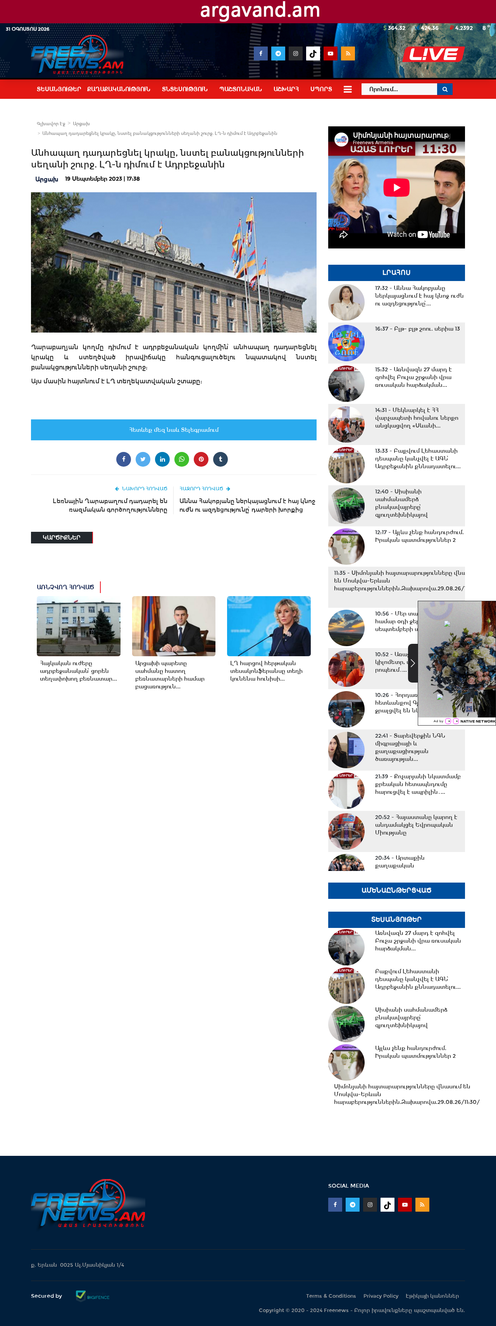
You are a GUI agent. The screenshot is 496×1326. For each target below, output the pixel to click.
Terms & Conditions (331, 1296)
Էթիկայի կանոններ (432, 1296)
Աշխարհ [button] (286, 89)
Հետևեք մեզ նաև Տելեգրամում (174, 429)
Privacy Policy (380, 1296)
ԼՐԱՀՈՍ (396, 273)
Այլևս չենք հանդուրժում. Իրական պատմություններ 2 (419, 536)
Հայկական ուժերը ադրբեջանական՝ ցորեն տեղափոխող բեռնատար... (78, 671)
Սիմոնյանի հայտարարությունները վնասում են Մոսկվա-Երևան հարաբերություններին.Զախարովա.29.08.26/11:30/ (407, 580)
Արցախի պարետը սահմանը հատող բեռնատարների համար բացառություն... (170, 675)
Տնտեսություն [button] (185, 89)
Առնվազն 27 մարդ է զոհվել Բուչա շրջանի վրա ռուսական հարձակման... (413, 377)
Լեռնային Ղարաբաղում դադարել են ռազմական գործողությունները (110, 505)
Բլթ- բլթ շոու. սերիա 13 (417, 328)
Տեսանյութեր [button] (59, 89)
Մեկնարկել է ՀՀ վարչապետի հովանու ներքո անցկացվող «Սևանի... (416, 418)
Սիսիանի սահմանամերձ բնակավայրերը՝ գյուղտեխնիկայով (401, 503)
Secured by (47, 1295)
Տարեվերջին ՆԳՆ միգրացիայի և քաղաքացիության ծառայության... (410, 747)
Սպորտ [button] (321, 89)
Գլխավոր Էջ (51, 123)
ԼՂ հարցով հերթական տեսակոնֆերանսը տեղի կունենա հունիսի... (266, 671)
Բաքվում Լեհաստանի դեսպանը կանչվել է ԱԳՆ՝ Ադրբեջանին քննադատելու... (418, 458)
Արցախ (81, 123)
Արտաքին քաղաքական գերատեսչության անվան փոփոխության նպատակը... (414, 869)
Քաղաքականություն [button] (118, 89)
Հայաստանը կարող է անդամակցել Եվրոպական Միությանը (416, 825)
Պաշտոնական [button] (240, 89)
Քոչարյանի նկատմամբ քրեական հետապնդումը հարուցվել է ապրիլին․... (418, 784)
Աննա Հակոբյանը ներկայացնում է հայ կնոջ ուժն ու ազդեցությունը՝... (419, 296)
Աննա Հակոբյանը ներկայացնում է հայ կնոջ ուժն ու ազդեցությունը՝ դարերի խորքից (247, 505)
